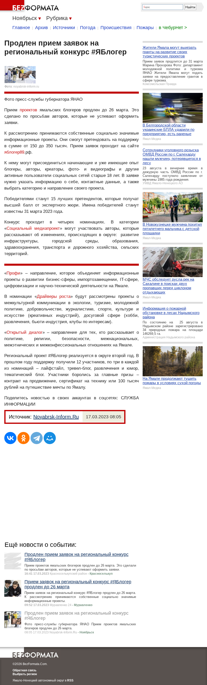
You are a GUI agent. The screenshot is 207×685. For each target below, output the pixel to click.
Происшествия (116, 27)
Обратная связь (24, 670)
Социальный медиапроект (33, 228)
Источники (64, 27)
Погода (87, 27)
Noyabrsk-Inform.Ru (56, 417)
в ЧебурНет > (173, 27)
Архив (41, 27)
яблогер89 (14, 152)
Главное (21, 27)
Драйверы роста (53, 296)
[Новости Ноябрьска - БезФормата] (30, 6)
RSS (70, 680)
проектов (28, 110)
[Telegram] (37, 438)
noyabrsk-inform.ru (26, 86)
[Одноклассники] (23, 438)
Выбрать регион (25, 674)
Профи (13, 273)
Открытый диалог (24, 332)
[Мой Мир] (50, 438)
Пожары (145, 27)
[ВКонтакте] (10, 438)
